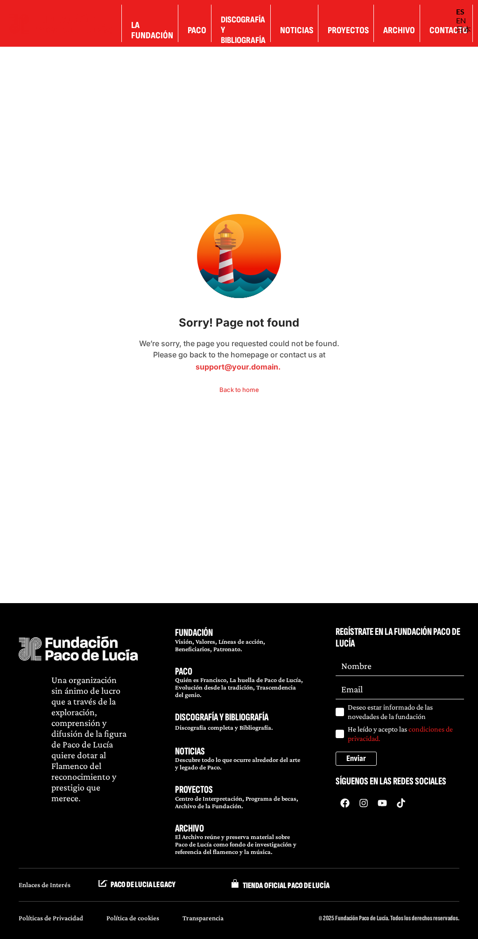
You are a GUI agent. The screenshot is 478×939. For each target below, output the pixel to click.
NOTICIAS (190, 751)
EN (461, 20)
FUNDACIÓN (194, 632)
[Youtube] (382, 803)
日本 (463, 29)
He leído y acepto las (400, 733)
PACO (183, 671)
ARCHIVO (189, 828)
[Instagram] (363, 803)
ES (460, 11)
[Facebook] (345, 803)
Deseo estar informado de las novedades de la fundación (390, 711)
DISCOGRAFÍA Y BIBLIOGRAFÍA (221, 717)
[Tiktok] (401, 803)
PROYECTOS (194, 789)
